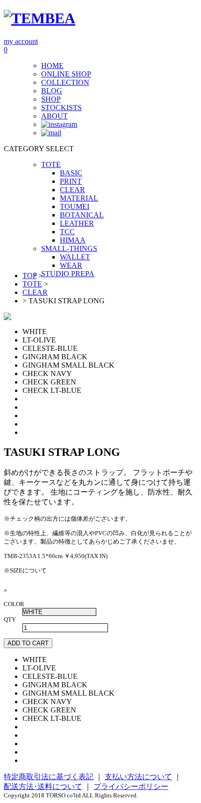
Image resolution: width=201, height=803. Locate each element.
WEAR (71, 265)
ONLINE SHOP (66, 74)
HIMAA (73, 240)
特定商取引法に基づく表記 (48, 777)
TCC (67, 232)
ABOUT (54, 116)
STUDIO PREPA (67, 274)
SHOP (51, 99)
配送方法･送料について (43, 786)
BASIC (71, 173)
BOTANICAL (82, 215)
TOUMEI (74, 206)
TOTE (51, 164)
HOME (52, 66)
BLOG (51, 91)
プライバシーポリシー (130, 786)
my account (21, 41)
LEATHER (77, 223)
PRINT (71, 181)
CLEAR (72, 190)
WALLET (75, 257)
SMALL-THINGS (69, 248)
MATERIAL (79, 198)
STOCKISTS (61, 108)
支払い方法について (138, 777)
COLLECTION (65, 82)
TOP (29, 275)
